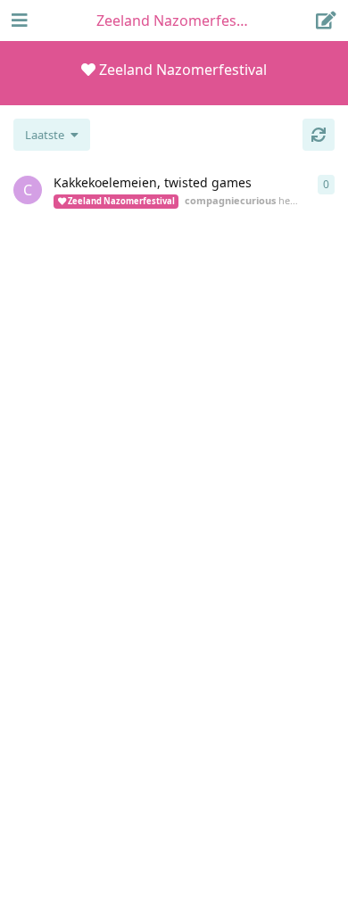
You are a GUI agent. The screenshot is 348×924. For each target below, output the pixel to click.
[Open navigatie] (18, 20)
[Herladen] (318, 135)
